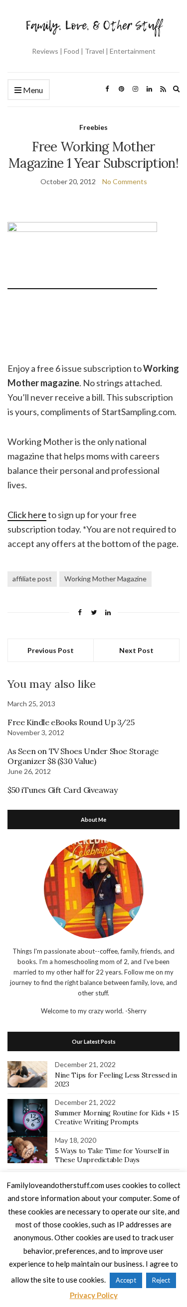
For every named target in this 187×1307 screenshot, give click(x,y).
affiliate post (32, 578)
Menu (32, 90)
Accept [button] (126, 1280)
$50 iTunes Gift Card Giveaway (62, 790)
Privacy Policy (94, 1295)
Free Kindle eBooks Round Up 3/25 (70, 722)
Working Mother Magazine (105, 578)
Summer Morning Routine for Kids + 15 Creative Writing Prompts (117, 1117)
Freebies (93, 127)
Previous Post (50, 650)
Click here (26, 514)
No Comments (124, 181)
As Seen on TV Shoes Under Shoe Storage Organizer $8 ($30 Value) (83, 756)
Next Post (136, 650)
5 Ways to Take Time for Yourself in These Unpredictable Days (112, 1155)
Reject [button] (161, 1280)
